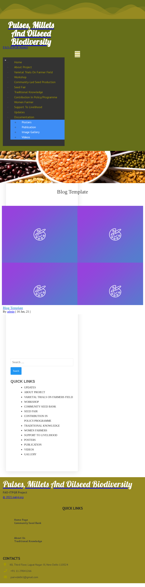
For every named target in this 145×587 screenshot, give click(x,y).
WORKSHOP (31, 401)
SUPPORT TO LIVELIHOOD (40, 435)
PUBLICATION (33, 444)
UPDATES (30, 387)
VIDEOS (29, 449)
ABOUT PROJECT (34, 392)
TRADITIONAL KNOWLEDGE (42, 425)
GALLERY (30, 454)
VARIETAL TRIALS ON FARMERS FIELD (48, 397)
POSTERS (30, 440)
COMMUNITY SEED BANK (40, 406)
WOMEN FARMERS (35, 430)
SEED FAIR (31, 411)
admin (11, 311)
